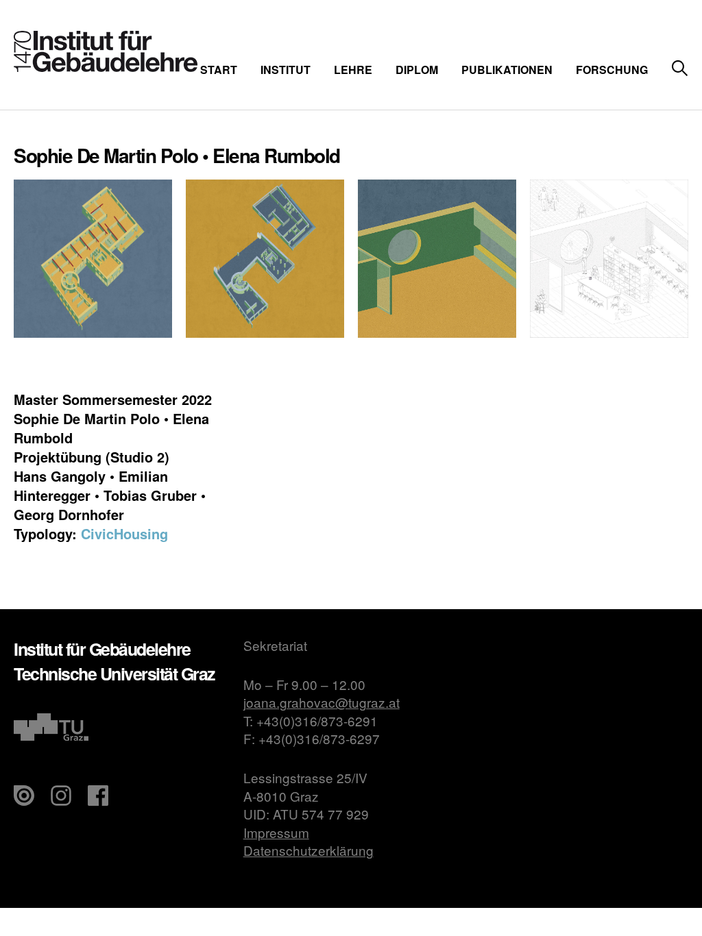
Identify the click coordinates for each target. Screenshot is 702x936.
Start (218, 69)
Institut (286, 69)
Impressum (276, 832)
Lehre (353, 69)
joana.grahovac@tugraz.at (321, 702)
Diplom (417, 69)
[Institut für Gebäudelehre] (105, 67)
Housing (141, 533)
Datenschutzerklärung (308, 850)
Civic (97, 533)
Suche (679, 68)
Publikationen (507, 69)
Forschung (612, 69)
